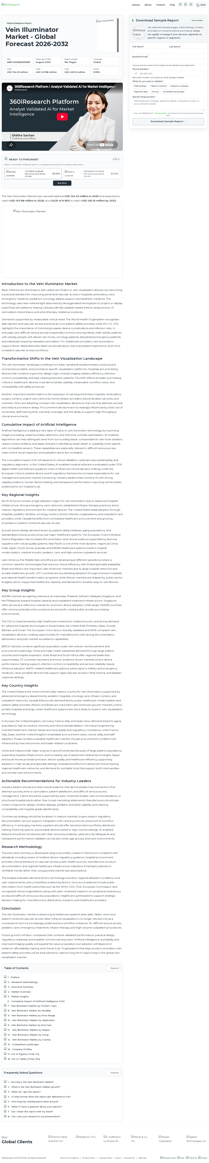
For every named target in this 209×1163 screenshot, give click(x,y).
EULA (118, 1158)
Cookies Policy (105, 1158)
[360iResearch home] (14, 4)
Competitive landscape (173, 91)
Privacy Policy (160, 113)
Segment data (141, 91)
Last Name (175, 46)
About (148, 4)
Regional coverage (179, 86)
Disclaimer (129, 1158)
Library (136, 4)
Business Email (140, 56)
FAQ (172, 4)
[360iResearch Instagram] (191, 4)
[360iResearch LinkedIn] (180, 4)
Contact (160, 4)
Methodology (140, 86)
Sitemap (142, 1158)
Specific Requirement (144, 97)
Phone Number (140, 69)
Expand (115, 968)
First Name (138, 46)
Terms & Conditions (69, 1158)
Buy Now (62, 183)
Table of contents (158, 86)
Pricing (155, 91)
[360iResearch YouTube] (186, 4)
